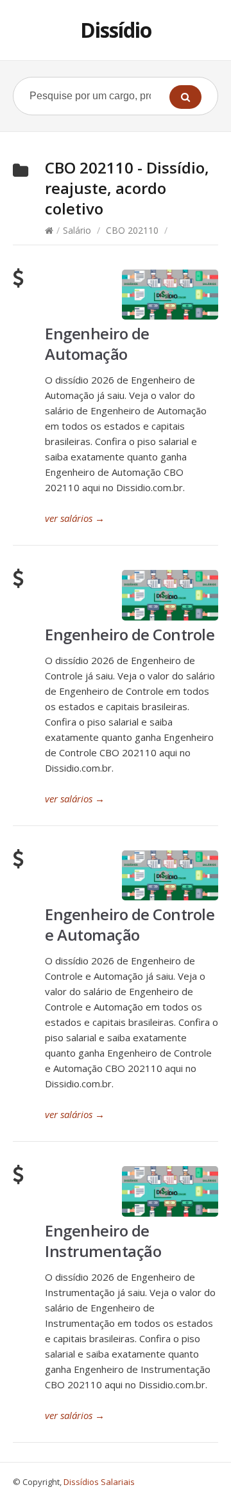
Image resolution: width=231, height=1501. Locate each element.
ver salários (75, 518)
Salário (77, 230)
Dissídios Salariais (99, 1482)
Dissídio (115, 30)
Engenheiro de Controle (129, 634)
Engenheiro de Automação (97, 343)
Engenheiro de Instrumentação (103, 1241)
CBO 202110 (132, 230)
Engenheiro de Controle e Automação (129, 924)
